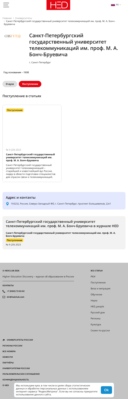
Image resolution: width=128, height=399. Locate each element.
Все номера (9, 351)
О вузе (10, 84)
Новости (7, 357)
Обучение (96, 294)
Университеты (23, 18)
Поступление (30, 84)
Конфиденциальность (15, 379)
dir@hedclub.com (15, 297)
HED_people (97, 306)
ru (117, 4)
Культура (96, 324)
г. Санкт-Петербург (40, 62)
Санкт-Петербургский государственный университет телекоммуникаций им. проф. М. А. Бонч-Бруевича (61, 234)
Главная (7, 18)
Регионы (95, 318)
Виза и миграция (100, 288)
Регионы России (12, 345)
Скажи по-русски (100, 330)
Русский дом (98, 312)
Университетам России (16, 368)
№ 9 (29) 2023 (13, 244)
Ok (106, 390)
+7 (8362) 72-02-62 (15, 291)
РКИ (93, 276)
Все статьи (97, 270)
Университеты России (20, 340)
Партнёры (8, 362)
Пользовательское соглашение (21, 374)
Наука (94, 300)
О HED (5, 385)
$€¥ (4, 391)
